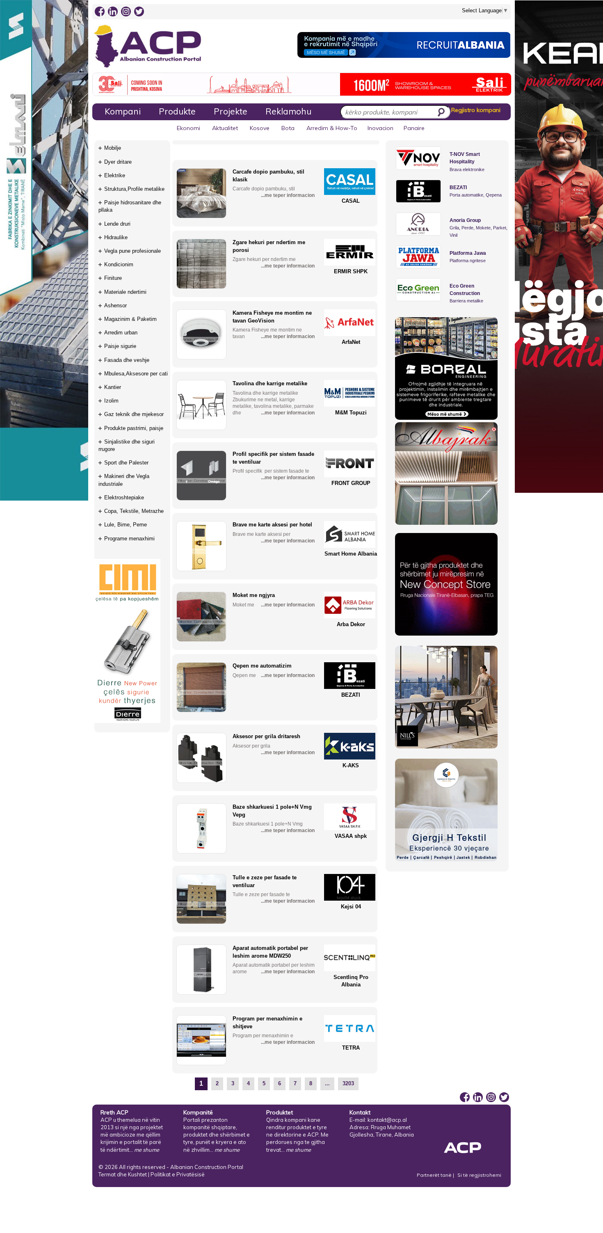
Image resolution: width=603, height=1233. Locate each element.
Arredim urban (120, 332)
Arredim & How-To (331, 128)
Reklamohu (288, 111)
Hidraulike (116, 237)
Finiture (113, 278)
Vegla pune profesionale (132, 251)
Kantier (112, 387)
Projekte (230, 111)
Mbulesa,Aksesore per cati (136, 374)
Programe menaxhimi (129, 538)
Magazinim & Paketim (130, 319)
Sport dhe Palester (126, 463)
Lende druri (117, 224)
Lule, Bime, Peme (125, 525)
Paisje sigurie (120, 346)
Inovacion (380, 128)
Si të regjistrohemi (479, 1175)
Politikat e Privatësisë (178, 1174)
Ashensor (115, 305)
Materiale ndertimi (125, 292)
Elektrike (114, 175)
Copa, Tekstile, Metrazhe (134, 511)
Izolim (111, 401)
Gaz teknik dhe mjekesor (134, 414)
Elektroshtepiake (124, 497)
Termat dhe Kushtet (122, 1174)
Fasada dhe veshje (126, 360)
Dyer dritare (118, 162)
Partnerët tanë (435, 1175)
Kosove (260, 128)
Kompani (123, 111)
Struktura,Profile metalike (134, 189)
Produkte (177, 111)
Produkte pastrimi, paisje (133, 428)
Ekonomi (188, 128)
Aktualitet (225, 128)
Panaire (414, 128)
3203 (348, 1083)
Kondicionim (118, 264)
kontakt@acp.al (387, 1119)
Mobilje (112, 148)
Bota (288, 128)
